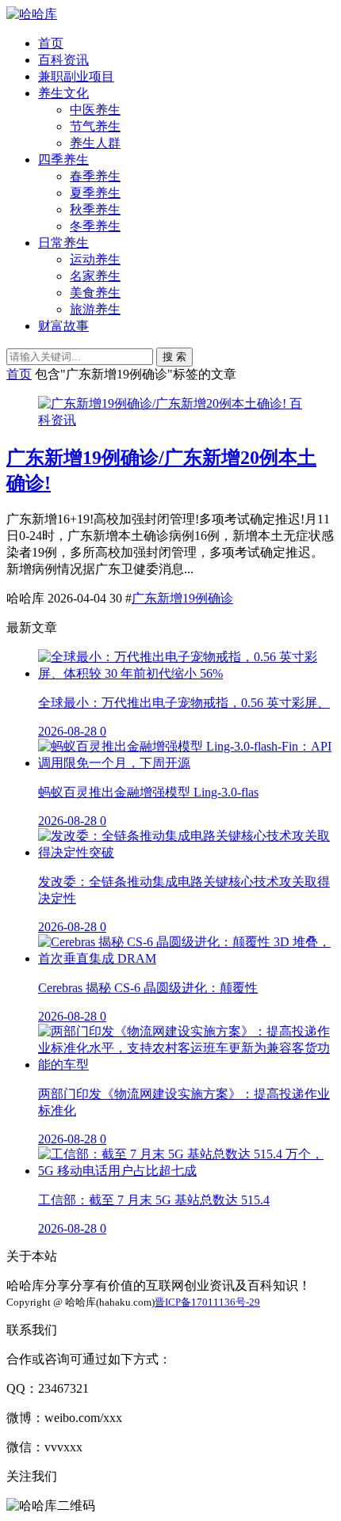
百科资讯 (63, 60)
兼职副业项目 (76, 76)
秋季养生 (95, 209)
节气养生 (95, 126)
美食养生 (95, 292)
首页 (50, 43)
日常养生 (63, 242)
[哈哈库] (31, 14)
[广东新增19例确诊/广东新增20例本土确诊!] (163, 403)
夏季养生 (95, 193)
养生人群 (95, 143)
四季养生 (63, 159)
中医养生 (95, 109)
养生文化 (63, 93)
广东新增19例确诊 (182, 598)
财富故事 (63, 326)
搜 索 (174, 357)
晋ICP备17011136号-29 (207, 1302)
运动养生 (95, 259)
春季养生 (95, 176)
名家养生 (95, 276)
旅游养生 (95, 309)
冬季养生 (95, 226)
